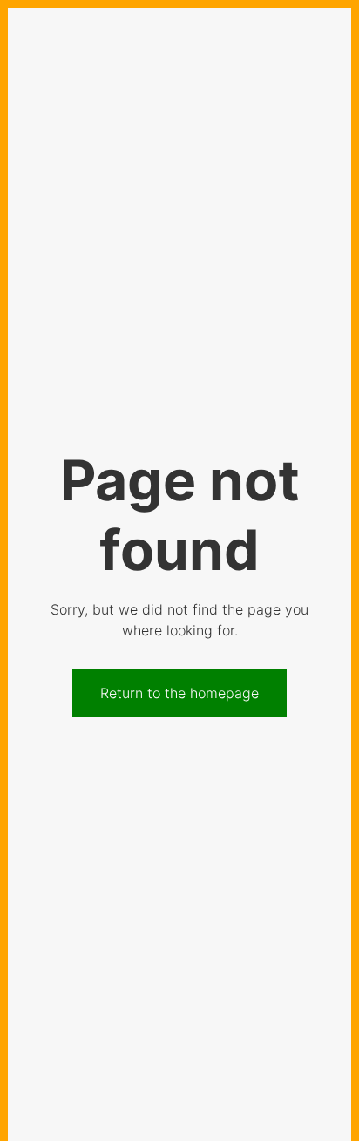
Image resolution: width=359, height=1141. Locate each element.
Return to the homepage (179, 693)
